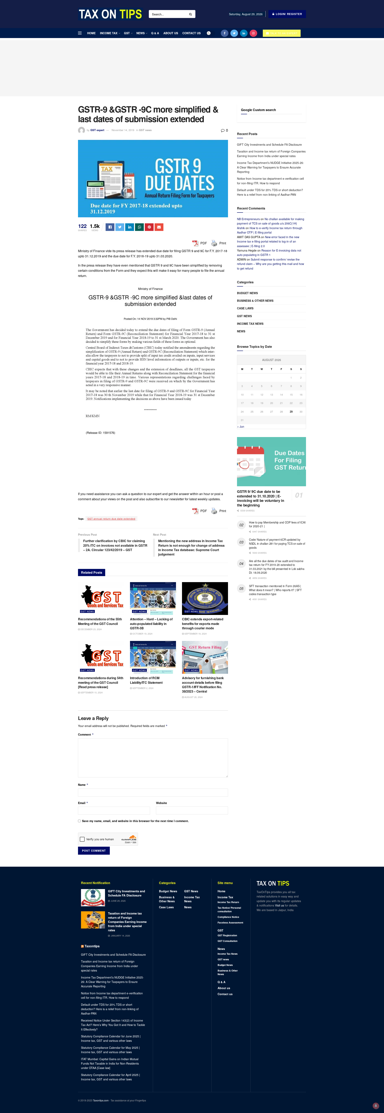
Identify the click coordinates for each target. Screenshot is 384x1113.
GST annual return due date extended (111, 518)
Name (83, 785)
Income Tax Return (228, 902)
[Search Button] (191, 14)
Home (91, 33)
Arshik (241, 228)
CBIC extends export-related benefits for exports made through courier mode (202, 623)
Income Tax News (250, 324)
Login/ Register (288, 14)
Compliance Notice (228, 917)
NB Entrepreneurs (248, 219)
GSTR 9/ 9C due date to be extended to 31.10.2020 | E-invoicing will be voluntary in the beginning (260, 498)
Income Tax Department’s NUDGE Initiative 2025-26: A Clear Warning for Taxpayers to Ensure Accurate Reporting (270, 167)
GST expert (97, 130)
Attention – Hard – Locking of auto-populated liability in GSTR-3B (151, 623)
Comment (86, 734)
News (140, 33)
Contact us (191, 33)
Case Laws (245, 308)
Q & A (155, 33)
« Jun (240, 426)
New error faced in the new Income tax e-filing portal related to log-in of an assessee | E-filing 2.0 (268, 241)
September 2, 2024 (142, 688)
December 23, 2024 (91, 629)
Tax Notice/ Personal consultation (229, 909)
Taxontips (92, 946)
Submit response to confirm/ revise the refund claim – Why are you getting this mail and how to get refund (270, 263)
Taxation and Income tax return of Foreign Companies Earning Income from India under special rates (127, 921)
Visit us (280, 905)
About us (170, 33)
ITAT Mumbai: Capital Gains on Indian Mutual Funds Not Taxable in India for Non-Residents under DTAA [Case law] (110, 1063)
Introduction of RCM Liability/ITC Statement (146, 680)
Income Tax (108, 33)
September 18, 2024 (195, 633)
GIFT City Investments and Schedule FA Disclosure (269, 144)
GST (127, 33)
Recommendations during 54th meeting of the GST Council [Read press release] (100, 682)
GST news (145, 130)
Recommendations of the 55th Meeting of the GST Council (100, 621)
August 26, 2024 (193, 697)
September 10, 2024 (91, 692)
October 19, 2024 (142, 633)
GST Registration (227, 935)
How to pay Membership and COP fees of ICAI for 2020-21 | (277, 524)
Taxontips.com (101, 1100)
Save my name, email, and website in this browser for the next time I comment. (135, 821)
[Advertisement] (192, 68)
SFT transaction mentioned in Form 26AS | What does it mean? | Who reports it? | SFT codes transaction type (275, 590)
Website (161, 803)
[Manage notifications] (376, 1106)
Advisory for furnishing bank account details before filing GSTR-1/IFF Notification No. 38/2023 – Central (203, 685)
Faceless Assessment (230, 922)
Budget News (247, 293)
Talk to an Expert (283, 33)
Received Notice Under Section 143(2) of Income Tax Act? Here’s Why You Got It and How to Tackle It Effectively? (113, 1024)
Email (83, 803)
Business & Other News (255, 301)
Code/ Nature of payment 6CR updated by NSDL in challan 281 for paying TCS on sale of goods (277, 543)
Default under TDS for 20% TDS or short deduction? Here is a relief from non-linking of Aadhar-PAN (110, 1009)
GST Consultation (227, 941)
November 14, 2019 (123, 130)
